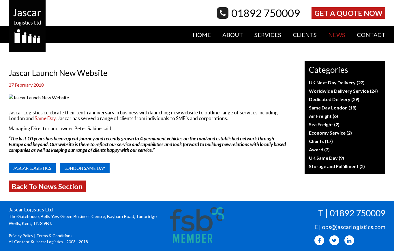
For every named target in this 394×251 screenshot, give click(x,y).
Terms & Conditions (54, 235)
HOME (202, 34)
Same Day (45, 118)
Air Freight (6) (323, 116)
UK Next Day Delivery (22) (337, 82)
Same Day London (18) (333, 107)
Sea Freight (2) (324, 124)
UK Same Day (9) (326, 158)
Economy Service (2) (330, 132)
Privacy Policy (21, 235)
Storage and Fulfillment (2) (337, 166)
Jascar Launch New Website (58, 73)
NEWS (336, 34)
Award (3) (319, 149)
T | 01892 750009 (351, 213)
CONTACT (371, 34)
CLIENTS (305, 34)
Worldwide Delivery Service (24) (343, 91)
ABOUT (232, 34)
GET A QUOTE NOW (348, 13)
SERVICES (267, 34)
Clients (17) (321, 141)
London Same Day (84, 168)
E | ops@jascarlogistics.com (349, 226)
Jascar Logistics (32, 168)
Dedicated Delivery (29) (334, 99)
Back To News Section (47, 186)
